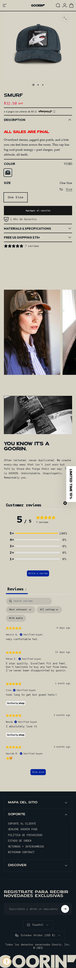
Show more (38, 772)
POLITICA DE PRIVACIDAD (25, 835)
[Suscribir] (65, 909)
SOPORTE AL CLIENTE (22, 823)
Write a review (38, 573)
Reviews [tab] (16, 589)
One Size (15, 197)
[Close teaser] (65, 503)
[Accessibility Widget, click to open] (6, 961)
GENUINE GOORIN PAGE (23, 829)
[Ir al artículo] (33, 84)
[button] (38, 533)
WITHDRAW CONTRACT (21, 852)
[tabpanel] (38, 688)
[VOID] (8, 173)
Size (69, 189)
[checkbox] (16, 618)
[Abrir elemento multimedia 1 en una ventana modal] (65, 18)
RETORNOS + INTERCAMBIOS (26, 846)
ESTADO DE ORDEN (19, 840)
